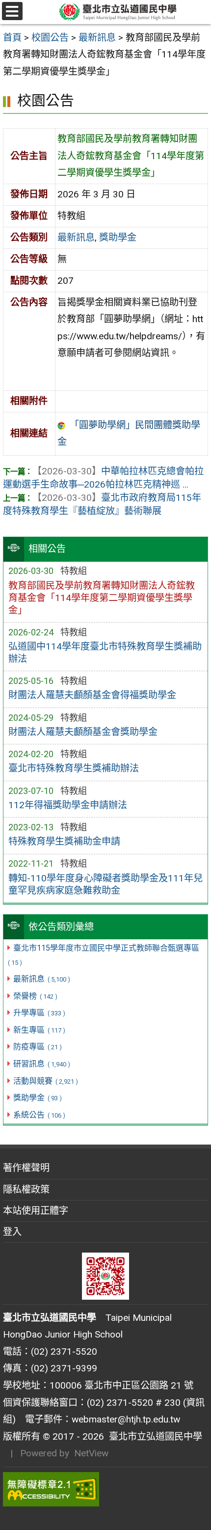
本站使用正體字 (35, 1210)
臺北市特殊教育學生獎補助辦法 (73, 768)
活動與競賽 (45, 1081)
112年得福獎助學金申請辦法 (67, 805)
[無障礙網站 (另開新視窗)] (105, 1489)
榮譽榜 (35, 996)
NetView (91, 1453)
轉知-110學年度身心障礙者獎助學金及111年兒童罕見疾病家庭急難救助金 (105, 884)
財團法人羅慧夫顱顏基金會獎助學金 (83, 732)
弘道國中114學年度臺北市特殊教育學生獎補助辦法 (105, 652)
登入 (12, 1231)
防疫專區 (37, 1046)
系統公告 (39, 1115)
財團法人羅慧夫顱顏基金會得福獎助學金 (92, 695)
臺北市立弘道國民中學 (153, 1436)
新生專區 (39, 1030)
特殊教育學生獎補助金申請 (64, 841)
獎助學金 (37, 1097)
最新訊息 (41, 979)
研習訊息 (41, 1063)
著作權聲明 (26, 1168)
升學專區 (39, 1012)
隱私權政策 (26, 1189)
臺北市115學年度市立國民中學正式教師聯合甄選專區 (103, 954)
